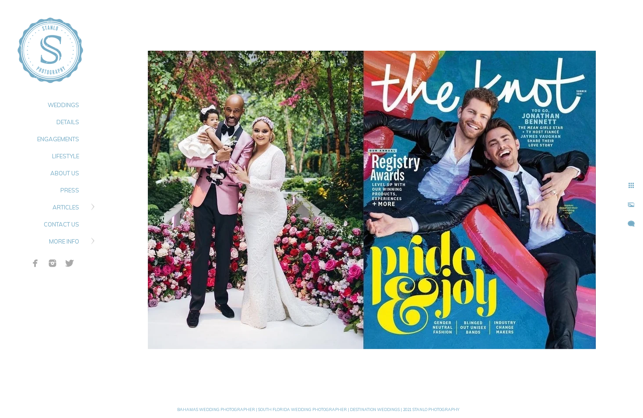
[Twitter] (69, 263)
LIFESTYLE (65, 156)
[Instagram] (52, 263)
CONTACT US (61, 224)
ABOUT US (64, 173)
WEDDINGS (63, 104)
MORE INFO (64, 241)
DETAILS (67, 121)
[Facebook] (35, 263)
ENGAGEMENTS (58, 139)
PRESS (69, 190)
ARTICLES (65, 207)
